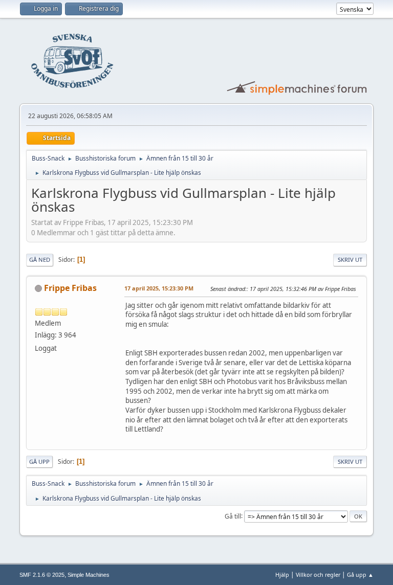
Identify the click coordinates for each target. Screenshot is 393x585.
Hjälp (282, 574)
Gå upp (39, 461)
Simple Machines (89, 575)
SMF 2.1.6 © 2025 (41, 575)
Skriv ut (350, 259)
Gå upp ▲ (360, 574)
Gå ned (39, 259)
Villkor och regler (318, 574)
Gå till (233, 515)
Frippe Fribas (70, 288)
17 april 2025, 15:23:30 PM (158, 288)
